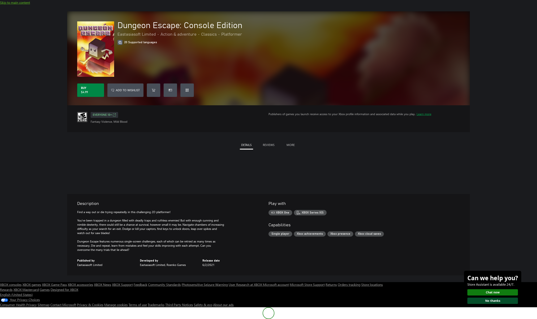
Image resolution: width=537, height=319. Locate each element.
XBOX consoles (11, 284)
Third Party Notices (179, 304)
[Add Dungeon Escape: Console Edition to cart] (153, 90)
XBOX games (31, 284)
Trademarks (156, 304)
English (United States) (16, 294)
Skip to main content (15, 2)
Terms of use (138, 304)
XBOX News (102, 284)
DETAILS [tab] (246, 145)
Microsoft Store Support (307, 284)
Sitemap (44, 304)
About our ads (223, 304)
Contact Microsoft (63, 304)
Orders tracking (349, 284)
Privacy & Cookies (90, 304)
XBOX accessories (80, 284)
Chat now (493, 292)
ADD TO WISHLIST (128, 90)
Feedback (140, 284)
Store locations (372, 284)
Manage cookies (116, 304)
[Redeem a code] (187, 90)
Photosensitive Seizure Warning (205, 284)
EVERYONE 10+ (102, 114)
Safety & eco (203, 304)
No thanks (492, 301)
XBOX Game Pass (54, 284)
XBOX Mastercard (26, 289)
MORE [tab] (291, 145)
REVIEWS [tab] (268, 145)
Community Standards (164, 284)
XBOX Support (122, 284)
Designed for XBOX (64, 289)
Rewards (6, 289)
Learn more (424, 114)
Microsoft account (276, 284)
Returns (331, 284)
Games (45, 289)
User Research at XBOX (246, 284)
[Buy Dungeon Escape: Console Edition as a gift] (170, 90)
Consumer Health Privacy (18, 304)
